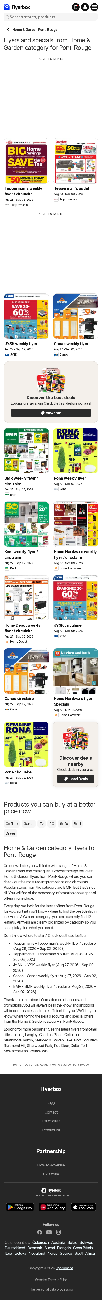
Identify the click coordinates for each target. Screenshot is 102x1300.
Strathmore (13, 1040)
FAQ (51, 1103)
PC (51, 823)
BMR (67, 887)
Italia (8, 1253)
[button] (85, 7)
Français (64, 1247)
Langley (31, 1034)
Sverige (66, 1253)
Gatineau (71, 1034)
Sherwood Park (39, 1045)
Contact (51, 1112)
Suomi (49, 1247)
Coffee (11, 823)
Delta (74, 1045)
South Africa (84, 1253)
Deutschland (15, 1247)
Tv (41, 823)
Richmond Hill (14, 1045)
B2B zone (51, 1174)
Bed (77, 823)
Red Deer (61, 1045)
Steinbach (43, 1040)
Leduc (18, 1034)
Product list (51, 1130)
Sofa (64, 823)
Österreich (40, 1242)
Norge (52, 1253)
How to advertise (51, 1165)
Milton (28, 1040)
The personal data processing (51, 1289)
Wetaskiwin (38, 1051)
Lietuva (20, 1253)
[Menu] (94, 7)
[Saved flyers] (76, 7)
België (72, 1242)
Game (28, 823)
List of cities (51, 1121)
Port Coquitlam (86, 1040)
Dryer (10, 833)
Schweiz (86, 1242)
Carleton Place (51, 1034)
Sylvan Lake (62, 1040)
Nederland (36, 1253)
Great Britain (83, 1247)
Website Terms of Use (51, 1280)
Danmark (34, 1247)
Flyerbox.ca (64, 1268)
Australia (58, 1242)
